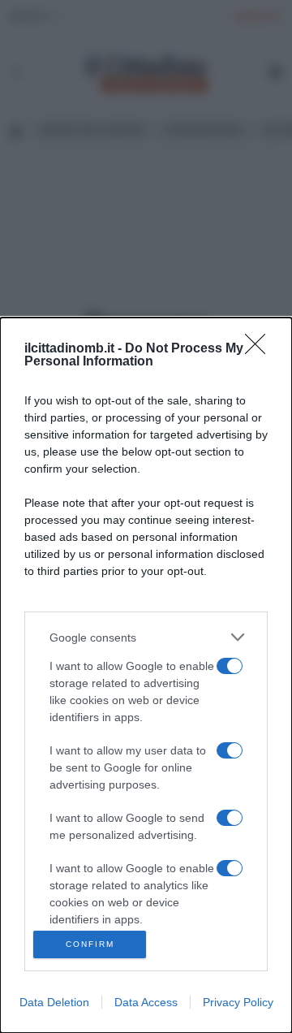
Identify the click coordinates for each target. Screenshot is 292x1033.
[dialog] (146, 675)
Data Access (146, 1002)
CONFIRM (90, 944)
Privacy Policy (238, 1002)
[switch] (230, 666)
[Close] (260, 349)
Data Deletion (54, 1002)
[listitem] (146, 637)
